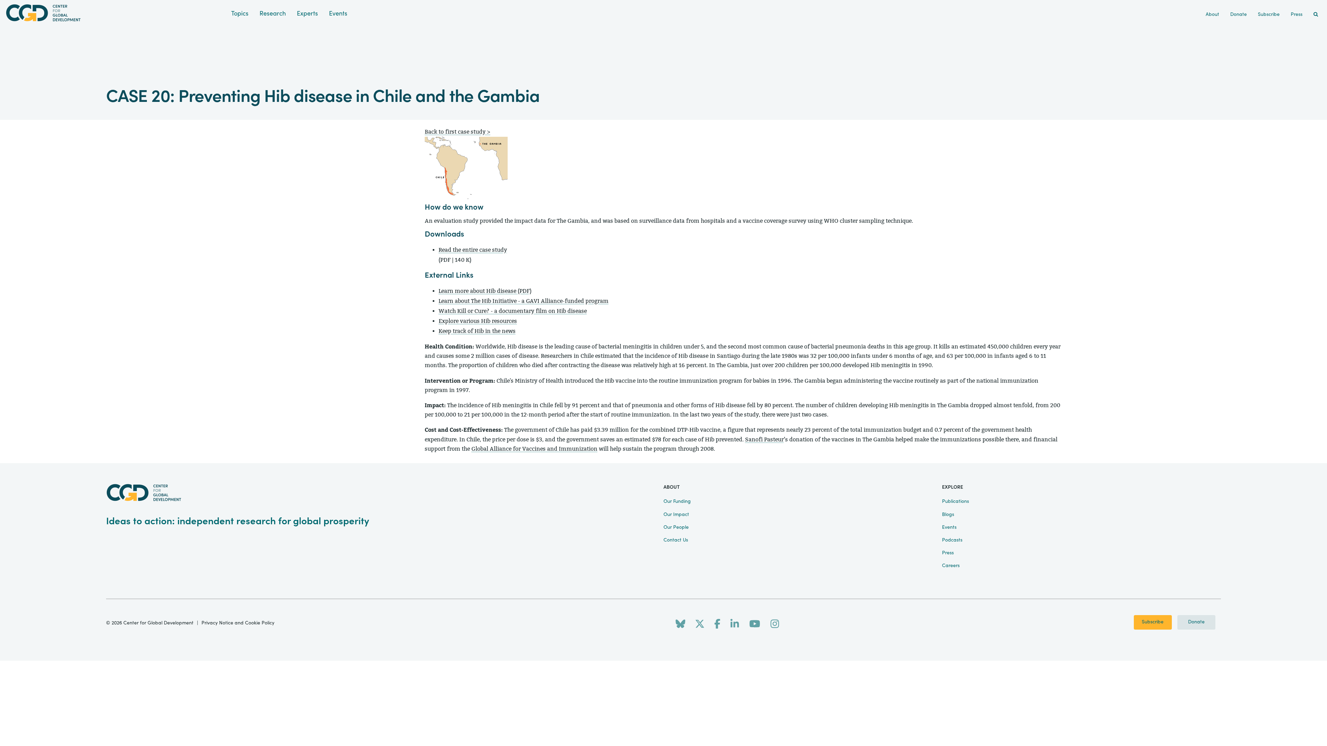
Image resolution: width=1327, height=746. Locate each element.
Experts (307, 13)
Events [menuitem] (949, 527)
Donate (1196, 622)
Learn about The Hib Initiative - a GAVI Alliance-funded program (524, 301)
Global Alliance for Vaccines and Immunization (534, 449)
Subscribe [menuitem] (1269, 14)
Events (338, 13)
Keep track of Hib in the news (477, 331)
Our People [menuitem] (676, 527)
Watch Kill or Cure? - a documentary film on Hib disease (513, 311)
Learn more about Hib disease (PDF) (485, 291)
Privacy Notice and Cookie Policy (237, 623)
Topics (239, 13)
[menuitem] (1316, 14)
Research (273, 13)
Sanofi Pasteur (764, 439)
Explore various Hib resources (478, 321)
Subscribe (1153, 622)
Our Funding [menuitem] (677, 501)
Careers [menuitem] (951, 565)
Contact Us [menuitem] (676, 540)
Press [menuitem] (1296, 14)
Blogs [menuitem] (948, 514)
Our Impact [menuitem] (676, 514)
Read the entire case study (473, 250)
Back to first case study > (457, 131)
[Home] (116, 13)
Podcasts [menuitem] (952, 540)
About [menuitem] (1212, 14)
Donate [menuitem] (1238, 14)
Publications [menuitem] (955, 501)
